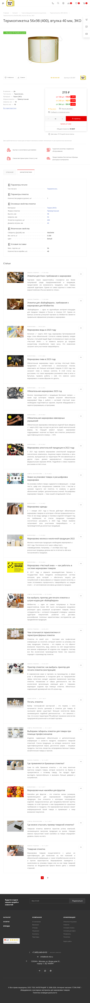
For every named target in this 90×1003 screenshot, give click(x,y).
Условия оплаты (68, 928)
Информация (69, 917)
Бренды (6, 926)
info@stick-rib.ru (46, 957)
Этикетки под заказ (69, 922)
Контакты (35, 934)
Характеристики (26, 172)
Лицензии (35, 931)
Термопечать (52, 189)
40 (48, 223)
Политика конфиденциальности (45, 993)
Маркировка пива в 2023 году (41, 359)
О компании (36, 922)
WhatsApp (50, 970)
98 (48, 214)
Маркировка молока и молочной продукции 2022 (51, 538)
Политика (66, 937)
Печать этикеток (35, 701)
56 (48, 217)
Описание (9, 172)
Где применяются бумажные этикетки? (45, 763)
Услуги (6, 922)
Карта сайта (67, 941)
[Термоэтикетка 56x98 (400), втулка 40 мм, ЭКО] (45, 49)
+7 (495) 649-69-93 (39, 952)
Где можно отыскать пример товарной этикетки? (50, 824)
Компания (37, 917)
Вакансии (35, 925)
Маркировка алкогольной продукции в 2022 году (50, 447)
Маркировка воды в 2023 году (41, 330)
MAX (45, 970)
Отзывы (35, 928)
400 (48, 220)
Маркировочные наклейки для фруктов (46, 790)
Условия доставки (69, 931)
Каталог (7, 917)
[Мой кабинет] (63, 3)
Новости (66, 925)
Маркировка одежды (37, 506)
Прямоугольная (53, 211)
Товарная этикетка (36, 849)
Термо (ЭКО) (51, 208)
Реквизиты (67, 934)
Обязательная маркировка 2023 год (44, 391)
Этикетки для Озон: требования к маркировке (49, 276)
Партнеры (35, 937)
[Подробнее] (81, 274)
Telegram (39, 970)
